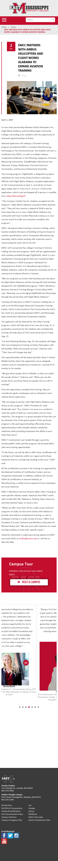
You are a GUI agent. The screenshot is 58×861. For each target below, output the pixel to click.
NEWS (13, 27)
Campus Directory (8, 817)
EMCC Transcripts (35, 817)
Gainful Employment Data (39, 820)
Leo (29, 805)
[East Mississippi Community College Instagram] (16, 835)
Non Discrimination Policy (12, 814)
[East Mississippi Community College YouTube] (4, 841)
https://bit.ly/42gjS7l (16, 196)
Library (31, 811)
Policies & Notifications (11, 811)
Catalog (31, 808)
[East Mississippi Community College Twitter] (10, 835)
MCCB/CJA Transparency (11, 808)
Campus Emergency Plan (11, 820)
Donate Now (6, 805)
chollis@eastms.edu (28, 538)
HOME (4, 27)
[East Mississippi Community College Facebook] (4, 835)
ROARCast (32, 814)
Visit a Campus (31, 582)
